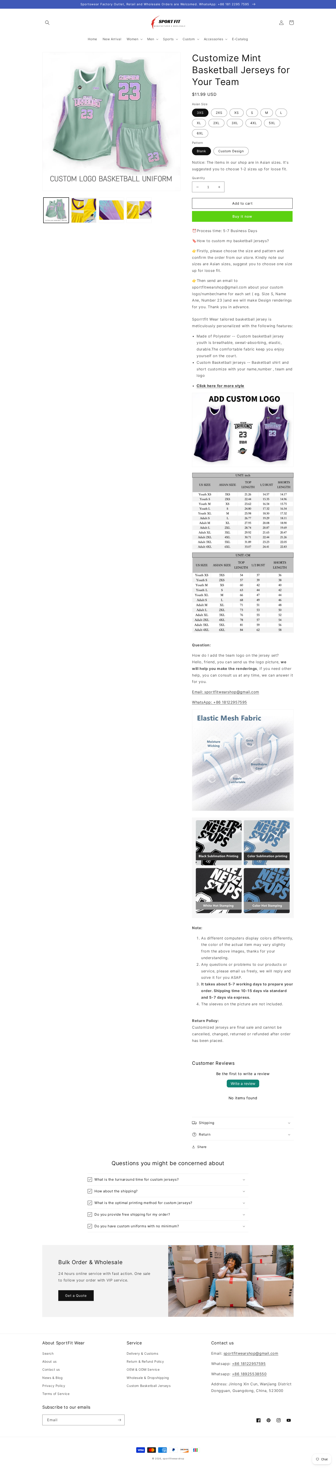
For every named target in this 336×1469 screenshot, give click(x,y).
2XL (216, 123)
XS (236, 113)
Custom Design (231, 151)
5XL (272, 123)
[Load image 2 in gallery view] (83, 210)
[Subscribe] (119, 1420)
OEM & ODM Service (143, 1369)
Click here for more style (220, 385)
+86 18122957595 (249, 1363)
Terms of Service (56, 1394)
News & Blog (52, 1378)
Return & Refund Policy (145, 1361)
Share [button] (202, 1147)
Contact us (51, 1369)
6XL (200, 133)
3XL (235, 123)
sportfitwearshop (173, 1458)
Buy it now (242, 216)
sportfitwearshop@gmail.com (251, 1353)
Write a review (243, 1083)
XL (199, 123)
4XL (253, 123)
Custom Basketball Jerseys (149, 1386)
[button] (47, 23)
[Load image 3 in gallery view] (111, 210)
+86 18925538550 (249, 1374)
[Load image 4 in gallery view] (139, 210)
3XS (200, 113)
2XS (219, 113)
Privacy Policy (53, 1386)
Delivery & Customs (142, 1353)
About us (49, 1361)
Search (48, 1353)
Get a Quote (76, 1295)
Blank (201, 151)
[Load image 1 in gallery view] (56, 210)
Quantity (198, 178)
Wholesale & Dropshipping (148, 1378)
